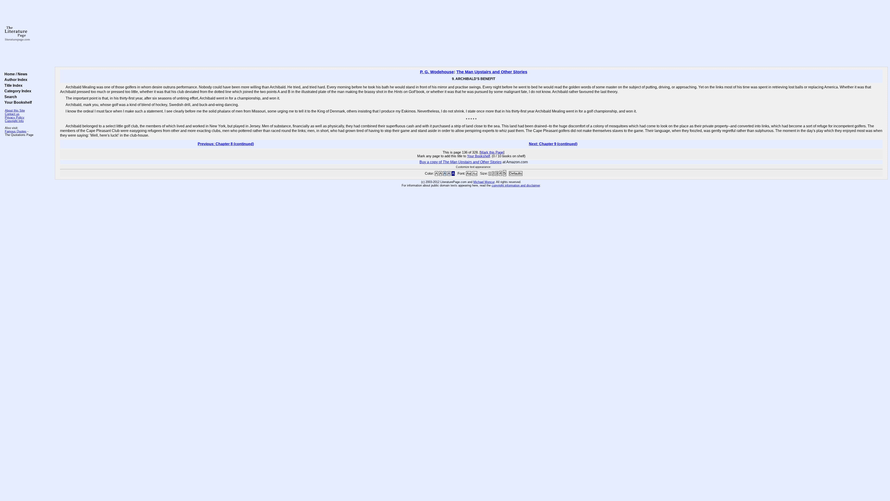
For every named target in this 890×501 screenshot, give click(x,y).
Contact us (12, 114)
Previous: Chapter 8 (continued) (226, 144)
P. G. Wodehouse (437, 72)
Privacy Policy (14, 117)
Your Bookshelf (17, 102)
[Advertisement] (471, 33)
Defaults (515, 173)
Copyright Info (14, 121)
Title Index (12, 85)
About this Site (15, 110)
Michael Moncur (483, 182)
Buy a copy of (461, 162)
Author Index (15, 79)
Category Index (17, 91)
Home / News (15, 74)
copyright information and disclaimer (516, 185)
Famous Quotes (15, 131)
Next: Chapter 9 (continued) (553, 144)
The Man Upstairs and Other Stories (491, 72)
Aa (469, 173)
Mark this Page (491, 152)
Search (10, 97)
